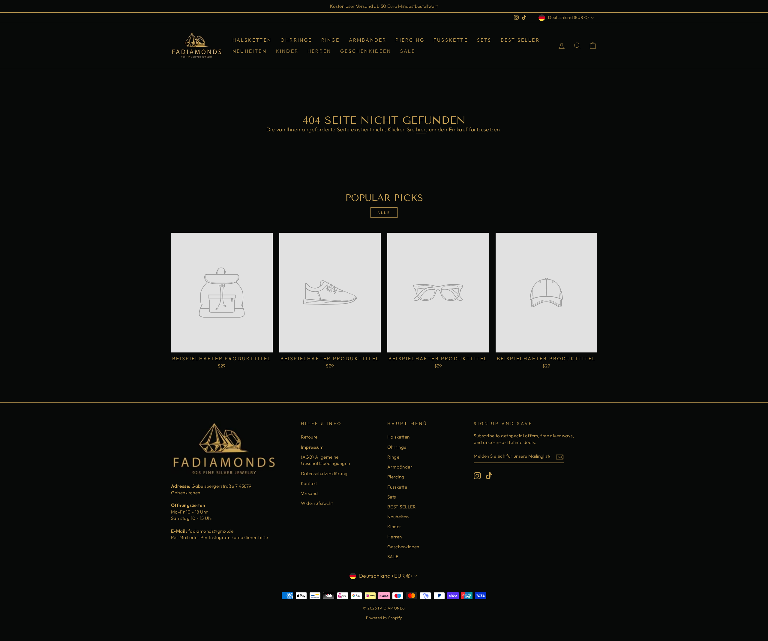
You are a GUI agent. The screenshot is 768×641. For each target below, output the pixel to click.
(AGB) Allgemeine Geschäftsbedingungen (325, 460)
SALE (408, 51)
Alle (383, 212)
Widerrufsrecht (317, 503)
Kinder (287, 51)
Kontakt (309, 483)
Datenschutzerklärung (324, 473)
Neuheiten (249, 51)
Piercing (409, 40)
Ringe (330, 40)
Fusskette (451, 40)
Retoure (309, 437)
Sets (484, 40)
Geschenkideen (365, 51)
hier (421, 129)
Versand (309, 493)
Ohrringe (296, 40)
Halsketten (252, 40)
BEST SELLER (520, 40)
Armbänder (368, 40)
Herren (319, 51)
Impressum (312, 447)
